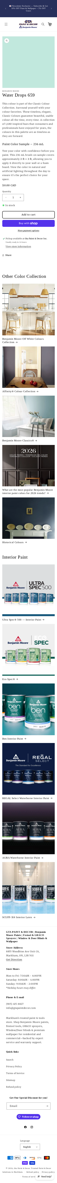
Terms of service (29, 1177)
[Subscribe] (47, 1106)
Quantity (6, 191)
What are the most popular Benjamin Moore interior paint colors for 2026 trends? (27, 491)
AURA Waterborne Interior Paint (21, 857)
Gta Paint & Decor (22, 1168)
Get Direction (14, 959)
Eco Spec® (8, 679)
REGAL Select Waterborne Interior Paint (25, 798)
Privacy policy (48, 1172)
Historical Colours (13, 542)
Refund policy (13, 1087)
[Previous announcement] (5, 8)
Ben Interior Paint (12, 738)
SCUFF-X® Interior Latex (17, 917)
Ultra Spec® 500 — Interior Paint (21, 619)
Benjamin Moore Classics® (18, 440)
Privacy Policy (14, 1066)
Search (10, 1059)
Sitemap (10, 1080)
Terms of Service (15, 1073)
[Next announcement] (51, 8)
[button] (6, 24)
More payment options (28, 230)
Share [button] (8, 255)
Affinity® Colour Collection (18, 391)
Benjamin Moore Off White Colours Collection (23, 340)
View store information (18, 246)
